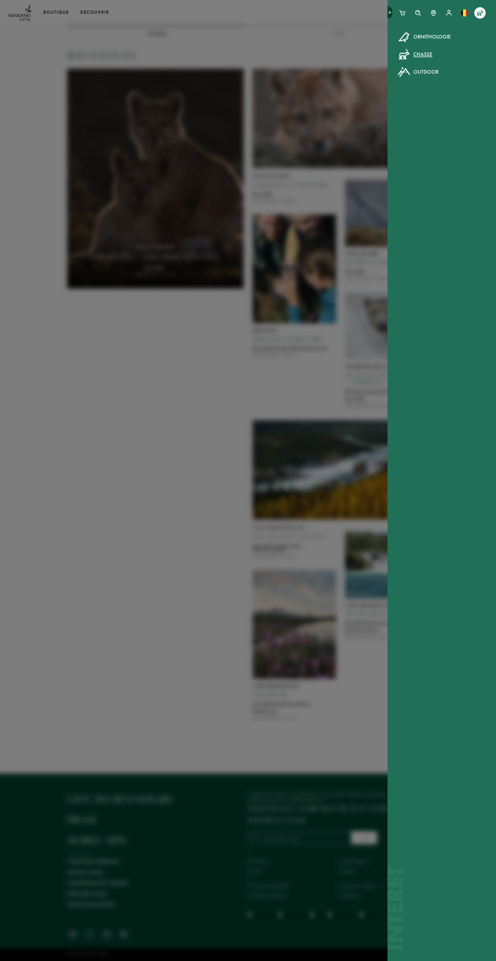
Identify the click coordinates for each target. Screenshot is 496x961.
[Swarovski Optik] (20, 13)
